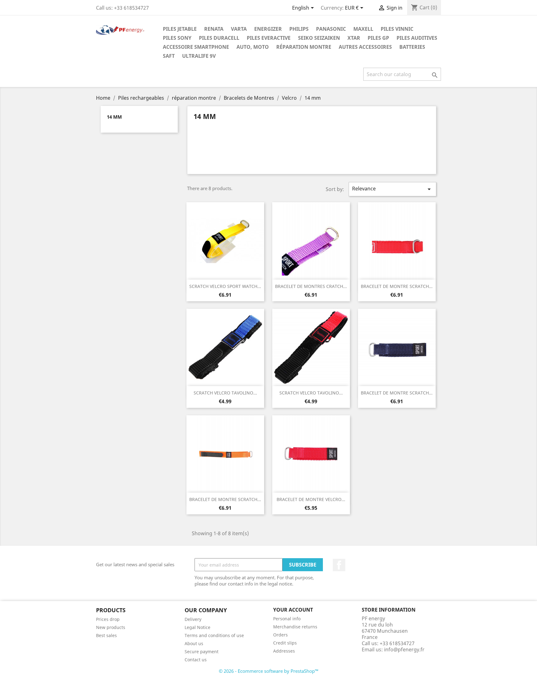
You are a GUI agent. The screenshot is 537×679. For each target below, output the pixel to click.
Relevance (392, 189)
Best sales (106, 635)
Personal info (287, 619)
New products (110, 627)
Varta (239, 28)
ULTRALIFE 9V (199, 55)
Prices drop (108, 619)
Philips (299, 28)
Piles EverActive (269, 37)
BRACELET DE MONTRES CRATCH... (311, 286)
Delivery (193, 619)
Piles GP (378, 37)
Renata (213, 28)
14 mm (114, 117)
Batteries (412, 46)
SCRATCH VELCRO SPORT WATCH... (225, 286)
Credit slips (285, 643)
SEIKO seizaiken (319, 37)
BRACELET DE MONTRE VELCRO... (311, 499)
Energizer (268, 28)
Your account (293, 609)
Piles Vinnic (397, 28)
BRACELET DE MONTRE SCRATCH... (397, 286)
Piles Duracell (219, 37)
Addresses (284, 651)
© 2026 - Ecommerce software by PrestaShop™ (269, 671)
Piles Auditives (417, 37)
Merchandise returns (295, 627)
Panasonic (331, 28)
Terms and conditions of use (214, 635)
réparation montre (303, 46)
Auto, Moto (252, 46)
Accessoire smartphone (196, 46)
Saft (169, 55)
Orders (280, 635)
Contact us (196, 660)
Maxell (363, 28)
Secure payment (201, 651)
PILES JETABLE (180, 28)
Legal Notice (197, 627)
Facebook (339, 565)
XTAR (353, 37)
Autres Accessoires (365, 46)
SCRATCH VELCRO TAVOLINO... (225, 393)
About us (194, 643)
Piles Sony (177, 37)
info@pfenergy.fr (404, 649)
